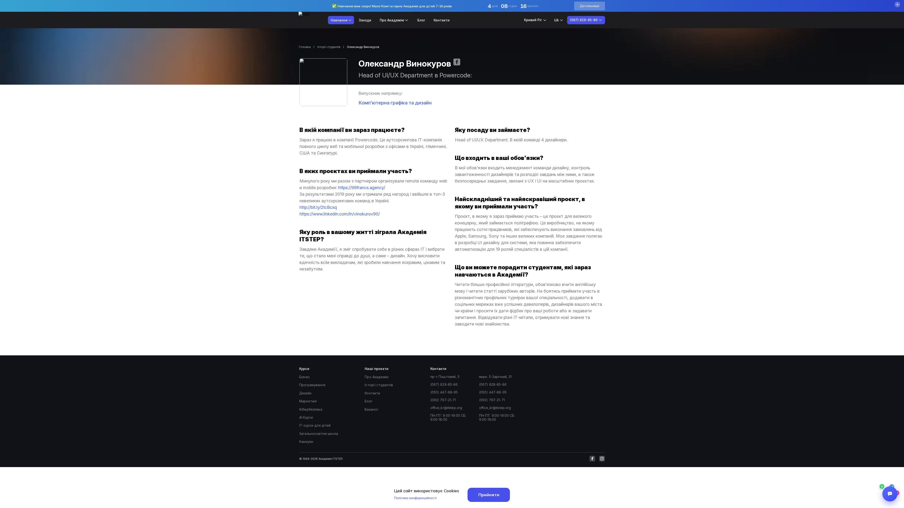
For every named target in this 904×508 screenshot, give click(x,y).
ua (556, 20)
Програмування (312, 385)
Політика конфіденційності (415, 498)
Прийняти (488, 494)
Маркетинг (308, 401)
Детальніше (589, 6)
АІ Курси (306, 417)
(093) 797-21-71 (443, 400)
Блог (421, 20)
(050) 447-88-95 (444, 392)
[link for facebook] (592, 458)
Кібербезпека (310, 409)
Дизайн (305, 393)
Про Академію (377, 377)
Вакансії (371, 409)
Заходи (365, 20)
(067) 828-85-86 (444, 384)
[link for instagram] (602, 458)
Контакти (442, 20)
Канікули (306, 442)
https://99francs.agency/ (361, 187)
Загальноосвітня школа (318, 434)
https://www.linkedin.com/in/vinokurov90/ (339, 213)
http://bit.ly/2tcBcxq (318, 207)
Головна (305, 47)
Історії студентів (328, 47)
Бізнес (304, 377)
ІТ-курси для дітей (315, 425)
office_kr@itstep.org (446, 408)
